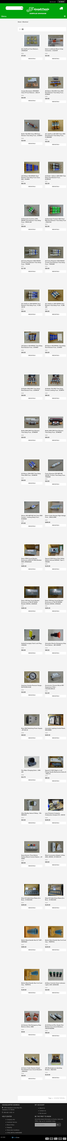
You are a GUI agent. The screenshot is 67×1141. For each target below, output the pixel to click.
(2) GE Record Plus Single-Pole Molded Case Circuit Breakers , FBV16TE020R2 (54, 1026)
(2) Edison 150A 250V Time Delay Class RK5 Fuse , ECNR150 (31, 474)
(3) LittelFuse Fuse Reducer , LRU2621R (30, 49)
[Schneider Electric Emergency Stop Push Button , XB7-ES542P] (55, 635)
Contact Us (43, 1110)
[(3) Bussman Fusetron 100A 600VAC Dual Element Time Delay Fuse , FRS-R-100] (31, 210)
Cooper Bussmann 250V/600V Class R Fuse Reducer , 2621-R (30, 91)
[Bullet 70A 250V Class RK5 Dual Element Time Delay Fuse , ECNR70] (31, 125)
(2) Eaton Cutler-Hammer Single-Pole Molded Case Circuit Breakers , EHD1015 (31, 1069)
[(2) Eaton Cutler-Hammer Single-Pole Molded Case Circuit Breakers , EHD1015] (31, 1059)
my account (53, 1)
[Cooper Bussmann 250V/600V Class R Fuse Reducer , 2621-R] (31, 82)
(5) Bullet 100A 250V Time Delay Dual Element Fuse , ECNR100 (30, 389)
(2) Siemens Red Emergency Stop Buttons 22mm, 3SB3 (31, 1025)
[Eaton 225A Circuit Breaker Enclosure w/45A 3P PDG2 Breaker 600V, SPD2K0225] (31, 550)
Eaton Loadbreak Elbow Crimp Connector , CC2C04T (54, 49)
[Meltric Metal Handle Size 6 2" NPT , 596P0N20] (31, 932)
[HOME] (38, 8)
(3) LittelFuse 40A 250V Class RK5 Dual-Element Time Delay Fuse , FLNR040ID (55, 135)
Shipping (9, 1127)
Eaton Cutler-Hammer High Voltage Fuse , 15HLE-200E (55, 516)
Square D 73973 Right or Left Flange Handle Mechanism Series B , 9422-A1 (55, 772)
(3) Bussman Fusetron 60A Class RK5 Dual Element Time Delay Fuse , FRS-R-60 (55, 220)
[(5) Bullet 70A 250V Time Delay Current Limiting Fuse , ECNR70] (55, 380)
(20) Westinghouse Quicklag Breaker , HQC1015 (53, 1068)
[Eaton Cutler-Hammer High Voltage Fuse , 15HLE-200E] (55, 507)
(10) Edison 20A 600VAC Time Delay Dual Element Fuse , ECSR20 (31, 346)
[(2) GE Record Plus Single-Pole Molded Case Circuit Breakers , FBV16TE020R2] (55, 1016)
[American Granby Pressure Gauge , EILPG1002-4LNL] (31, 677)
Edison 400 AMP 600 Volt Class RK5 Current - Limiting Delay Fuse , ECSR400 (31, 517)
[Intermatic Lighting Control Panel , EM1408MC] (55, 720)
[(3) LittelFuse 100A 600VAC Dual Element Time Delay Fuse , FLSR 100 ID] (31, 295)
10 (63, 1098)
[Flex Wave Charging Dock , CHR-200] (31, 762)
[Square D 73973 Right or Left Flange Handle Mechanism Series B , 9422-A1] (55, 762)
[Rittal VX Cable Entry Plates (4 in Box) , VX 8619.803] (31, 889)
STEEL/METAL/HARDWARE (14, 1132)
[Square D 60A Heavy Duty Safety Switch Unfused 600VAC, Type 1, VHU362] (55, 550)
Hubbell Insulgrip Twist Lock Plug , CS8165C (31, 644)
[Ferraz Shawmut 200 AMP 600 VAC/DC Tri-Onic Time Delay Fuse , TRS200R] (55, 465)
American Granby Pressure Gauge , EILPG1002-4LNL (31, 686)
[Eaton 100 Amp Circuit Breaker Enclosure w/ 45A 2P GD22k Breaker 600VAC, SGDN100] (31, 592)
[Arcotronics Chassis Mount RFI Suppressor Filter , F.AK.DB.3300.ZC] (55, 677)
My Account (43, 1113)
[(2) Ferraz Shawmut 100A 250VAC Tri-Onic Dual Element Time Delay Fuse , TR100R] (31, 252)
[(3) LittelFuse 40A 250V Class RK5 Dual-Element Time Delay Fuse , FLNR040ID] (55, 125)
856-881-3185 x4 (9, 1112)
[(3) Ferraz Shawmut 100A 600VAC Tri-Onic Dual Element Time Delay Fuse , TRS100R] (55, 252)
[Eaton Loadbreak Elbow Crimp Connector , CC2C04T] (55, 40)
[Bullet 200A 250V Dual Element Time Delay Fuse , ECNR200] (31, 422)
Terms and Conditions (13, 1130)
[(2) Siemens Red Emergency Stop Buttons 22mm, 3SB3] (31, 1016)
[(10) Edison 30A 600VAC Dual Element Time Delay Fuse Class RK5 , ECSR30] (31, 167)
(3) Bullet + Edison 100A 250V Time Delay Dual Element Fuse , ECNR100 (55, 177)
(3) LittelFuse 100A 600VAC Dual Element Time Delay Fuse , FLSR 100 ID (31, 305)
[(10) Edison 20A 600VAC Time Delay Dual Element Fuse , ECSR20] (31, 337)
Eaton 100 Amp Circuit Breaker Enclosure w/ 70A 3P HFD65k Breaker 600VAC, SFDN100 (54, 602)
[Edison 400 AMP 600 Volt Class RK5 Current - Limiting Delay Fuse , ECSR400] (31, 507)
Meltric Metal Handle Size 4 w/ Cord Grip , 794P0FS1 (31, 983)
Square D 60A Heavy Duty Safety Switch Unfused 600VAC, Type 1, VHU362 (54, 560)
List (23, 29)
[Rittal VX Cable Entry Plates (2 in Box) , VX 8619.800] (55, 889)
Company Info (11, 1119)
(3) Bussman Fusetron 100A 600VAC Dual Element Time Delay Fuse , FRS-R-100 (31, 220)
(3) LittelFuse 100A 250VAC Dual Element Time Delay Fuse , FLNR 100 (54, 305)
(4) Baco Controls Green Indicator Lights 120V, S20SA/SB (55, 983)
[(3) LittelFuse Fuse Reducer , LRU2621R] (31, 40)
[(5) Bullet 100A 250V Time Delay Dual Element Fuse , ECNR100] (31, 380)
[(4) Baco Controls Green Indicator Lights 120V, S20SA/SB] (55, 974)
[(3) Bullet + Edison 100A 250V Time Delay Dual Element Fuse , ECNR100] (55, 167)
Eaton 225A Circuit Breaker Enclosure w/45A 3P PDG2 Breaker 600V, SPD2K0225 (31, 560)
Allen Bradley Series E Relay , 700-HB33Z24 (31, 814)
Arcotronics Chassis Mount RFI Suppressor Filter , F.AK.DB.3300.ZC (54, 687)
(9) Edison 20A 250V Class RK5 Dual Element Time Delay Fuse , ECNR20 (54, 92)
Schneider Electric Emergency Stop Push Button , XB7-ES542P (55, 644)
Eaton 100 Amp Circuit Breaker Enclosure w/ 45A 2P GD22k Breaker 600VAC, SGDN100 (30, 602)
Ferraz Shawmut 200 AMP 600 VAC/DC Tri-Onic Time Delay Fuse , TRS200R (55, 475)
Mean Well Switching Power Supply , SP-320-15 (31, 729)
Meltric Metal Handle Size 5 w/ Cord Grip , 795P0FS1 (55, 941)
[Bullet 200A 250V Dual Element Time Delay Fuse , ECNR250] (55, 422)
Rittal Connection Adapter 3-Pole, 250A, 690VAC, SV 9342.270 (55, 856)
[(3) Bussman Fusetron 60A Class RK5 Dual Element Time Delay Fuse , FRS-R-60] (55, 210)
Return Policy (10, 1125)
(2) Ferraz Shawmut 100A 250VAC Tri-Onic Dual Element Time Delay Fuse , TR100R (31, 262)
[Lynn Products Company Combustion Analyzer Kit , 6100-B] (55, 805)
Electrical (25, 22)
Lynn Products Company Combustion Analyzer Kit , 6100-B (55, 814)
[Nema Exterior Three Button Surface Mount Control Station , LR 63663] (31, 847)
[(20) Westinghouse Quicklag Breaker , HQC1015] (55, 1059)
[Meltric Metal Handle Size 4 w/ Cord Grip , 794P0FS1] (31, 974)
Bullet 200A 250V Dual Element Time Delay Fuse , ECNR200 (30, 431)
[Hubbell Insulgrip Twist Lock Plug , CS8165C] (31, 635)
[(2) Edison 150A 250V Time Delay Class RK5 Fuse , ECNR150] (31, 465)
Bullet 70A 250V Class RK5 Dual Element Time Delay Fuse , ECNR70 (31, 134)
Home (19, 22)
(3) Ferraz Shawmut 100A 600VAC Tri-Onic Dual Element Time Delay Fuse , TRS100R (55, 262)
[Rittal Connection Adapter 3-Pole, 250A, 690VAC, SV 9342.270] (55, 847)
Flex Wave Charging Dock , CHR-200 (31, 771)
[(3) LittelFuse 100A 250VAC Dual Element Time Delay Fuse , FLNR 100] (55, 295)
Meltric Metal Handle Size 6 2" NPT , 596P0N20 (31, 941)
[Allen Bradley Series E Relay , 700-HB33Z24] (31, 805)
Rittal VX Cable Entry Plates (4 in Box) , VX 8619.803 (31, 899)
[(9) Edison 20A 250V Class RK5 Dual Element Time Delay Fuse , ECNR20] (55, 82)
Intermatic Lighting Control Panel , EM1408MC (55, 729)
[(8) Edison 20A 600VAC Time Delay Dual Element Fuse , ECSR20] (55, 337)
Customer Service (12, 1122)
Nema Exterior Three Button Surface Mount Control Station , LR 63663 (31, 857)
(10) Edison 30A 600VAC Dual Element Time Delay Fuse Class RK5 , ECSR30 (30, 177)
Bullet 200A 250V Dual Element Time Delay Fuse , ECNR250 (54, 431)
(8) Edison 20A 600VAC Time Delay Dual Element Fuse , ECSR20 (55, 346)
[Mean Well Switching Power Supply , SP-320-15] (31, 720)
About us (42, 1108)
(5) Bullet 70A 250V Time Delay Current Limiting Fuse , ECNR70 (54, 389)
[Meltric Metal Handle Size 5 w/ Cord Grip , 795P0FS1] (55, 932)
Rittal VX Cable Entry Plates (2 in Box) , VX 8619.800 (54, 899)
